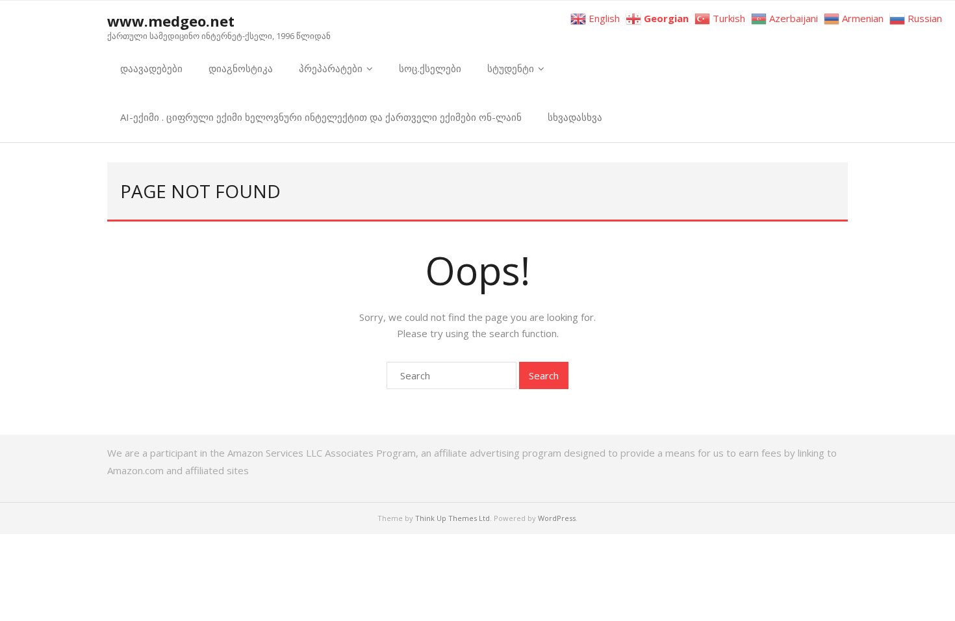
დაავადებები (151, 68)
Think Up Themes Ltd (452, 518)
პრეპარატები (331, 68)
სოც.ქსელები (430, 68)
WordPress (557, 518)
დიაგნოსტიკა (241, 68)
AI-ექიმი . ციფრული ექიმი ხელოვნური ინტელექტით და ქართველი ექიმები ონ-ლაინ (321, 116)
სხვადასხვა (575, 116)
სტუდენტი (510, 68)
